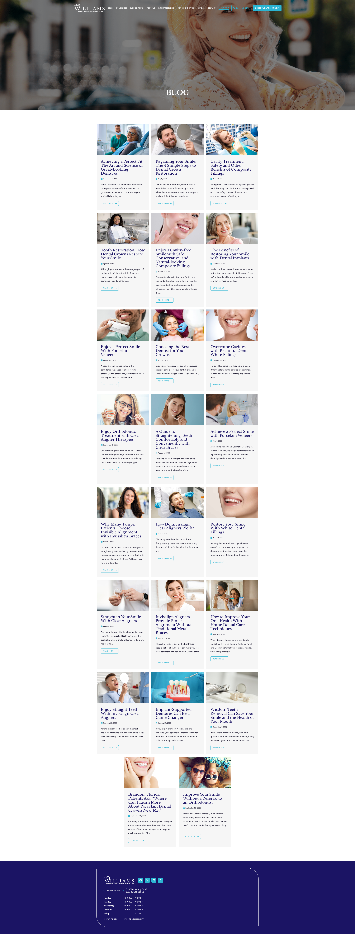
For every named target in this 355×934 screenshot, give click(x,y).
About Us (151, 8)
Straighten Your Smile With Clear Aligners (121, 619)
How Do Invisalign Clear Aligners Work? (175, 526)
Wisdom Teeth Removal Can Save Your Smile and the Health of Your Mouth (232, 715)
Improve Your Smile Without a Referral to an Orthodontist (202, 798)
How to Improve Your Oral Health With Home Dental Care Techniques (230, 623)
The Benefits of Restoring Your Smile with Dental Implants (230, 254)
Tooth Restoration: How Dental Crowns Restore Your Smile (122, 254)
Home (110, 8)
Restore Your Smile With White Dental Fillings (228, 528)
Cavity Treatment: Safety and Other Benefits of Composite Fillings (231, 167)
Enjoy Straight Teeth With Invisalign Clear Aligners (120, 713)
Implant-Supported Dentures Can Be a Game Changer (174, 713)
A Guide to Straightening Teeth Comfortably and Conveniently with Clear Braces (174, 439)
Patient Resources (166, 8)
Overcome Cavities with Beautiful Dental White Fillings (230, 351)
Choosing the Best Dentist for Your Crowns (172, 351)
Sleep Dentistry (136, 8)
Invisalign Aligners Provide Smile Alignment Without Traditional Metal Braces (174, 625)
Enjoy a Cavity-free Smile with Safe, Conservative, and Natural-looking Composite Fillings (173, 258)
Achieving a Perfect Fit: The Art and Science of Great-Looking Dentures (122, 167)
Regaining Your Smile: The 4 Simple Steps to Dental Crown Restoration (176, 167)
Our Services (121, 8)
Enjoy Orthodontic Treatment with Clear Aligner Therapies (120, 435)
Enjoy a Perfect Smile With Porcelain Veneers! (120, 351)
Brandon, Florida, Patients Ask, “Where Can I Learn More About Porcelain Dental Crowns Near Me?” (149, 802)
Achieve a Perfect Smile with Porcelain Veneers (232, 433)
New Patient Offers (186, 8)
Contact (211, 8)
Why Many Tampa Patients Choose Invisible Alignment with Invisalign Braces (121, 530)
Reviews (201, 8)
